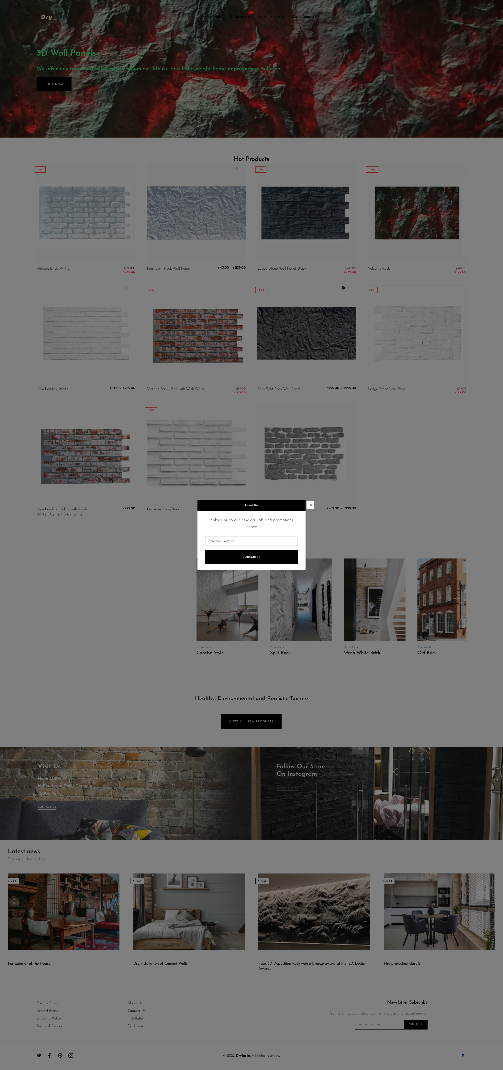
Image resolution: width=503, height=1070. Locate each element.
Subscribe (252, 557)
